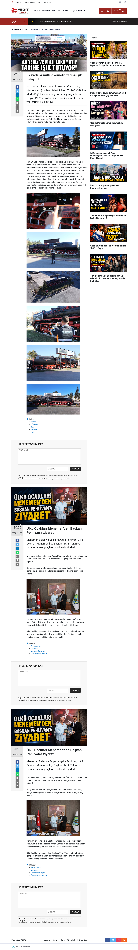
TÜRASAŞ (34, 424)
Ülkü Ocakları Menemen (39, 654)
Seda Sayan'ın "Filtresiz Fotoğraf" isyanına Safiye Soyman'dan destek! (65, 21)
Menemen (34, 649)
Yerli (32, 432)
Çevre (37, 11)
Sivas (33, 427)
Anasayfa (46, 940)
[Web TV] (120, 2)
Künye (55, 940)
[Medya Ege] (20, 11)
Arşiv (39, 2)
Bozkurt (33, 422)
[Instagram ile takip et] (118, 940)
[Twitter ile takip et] (113, 940)
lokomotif (34, 430)
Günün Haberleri (30, 2)
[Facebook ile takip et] (107, 940)
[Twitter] (17, 91)
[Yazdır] (17, 107)
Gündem (46, 11)
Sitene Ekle (47, 2)
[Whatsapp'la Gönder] (17, 99)
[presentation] (19, 21)
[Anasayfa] (12, 2)
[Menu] (102, 11)
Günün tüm (119, 21)
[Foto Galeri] (125, 2)
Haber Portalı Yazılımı (22, 947)
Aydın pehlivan (36, 646)
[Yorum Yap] (17, 111)
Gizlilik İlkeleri (71, 940)
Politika (56, 11)
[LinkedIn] (17, 95)
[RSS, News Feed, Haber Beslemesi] (124, 940)
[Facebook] (17, 87)
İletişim (62, 940)
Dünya (65, 11)
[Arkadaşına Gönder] (17, 103)
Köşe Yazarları (78, 11)
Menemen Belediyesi (38, 651)
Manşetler (19, 2)
